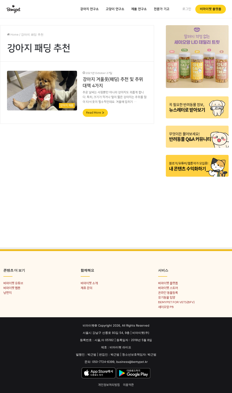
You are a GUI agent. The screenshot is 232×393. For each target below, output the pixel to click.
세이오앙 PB (166, 307)
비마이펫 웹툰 (11, 288)
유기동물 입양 (166, 297)
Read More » (95, 112)
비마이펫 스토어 (168, 288)
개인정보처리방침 (109, 384)
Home (14, 34)
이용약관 (128, 384)
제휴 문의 (86, 288)
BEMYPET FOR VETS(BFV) (176, 302)
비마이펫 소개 (89, 283)
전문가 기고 (161, 9)
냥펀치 (7, 292)
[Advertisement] (197, 209)
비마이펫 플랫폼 (210, 9)
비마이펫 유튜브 (13, 283)
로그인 (186, 9)
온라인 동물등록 (168, 292)
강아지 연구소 (89, 9)
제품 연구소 (139, 9)
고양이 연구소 (115, 9)
